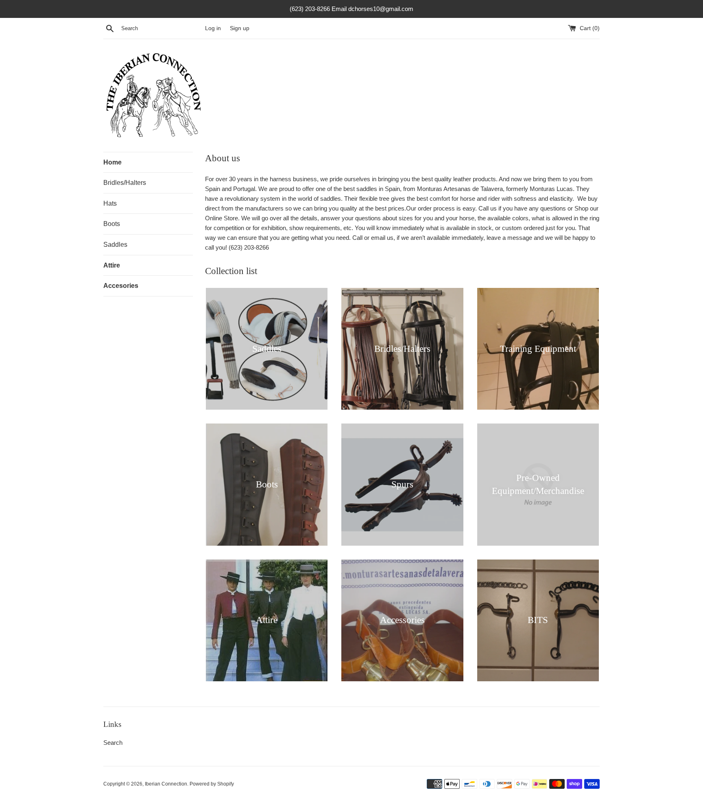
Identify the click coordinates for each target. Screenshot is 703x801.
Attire (111, 265)
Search (112, 742)
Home (112, 162)
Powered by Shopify (212, 784)
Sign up (239, 28)
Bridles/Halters (124, 182)
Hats (110, 203)
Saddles (115, 244)
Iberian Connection (166, 784)
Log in (213, 28)
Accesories (120, 285)
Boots (111, 223)
